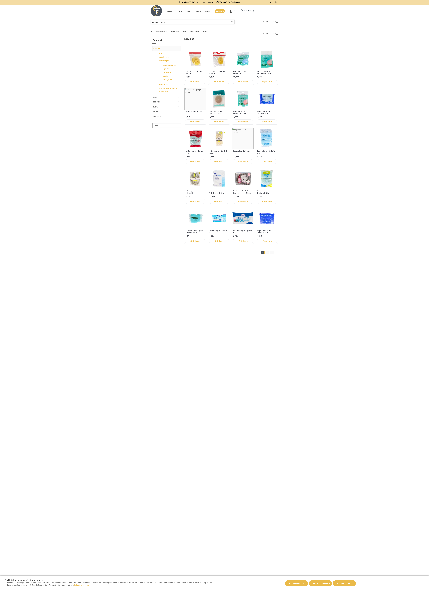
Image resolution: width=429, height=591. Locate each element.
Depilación (166, 69)
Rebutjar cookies (344, 583)
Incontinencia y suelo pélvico (168, 88)
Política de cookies (81, 585)
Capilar (156, 112)
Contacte (208, 11)
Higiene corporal (195, 31)
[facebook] (270, 2)
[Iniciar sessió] (231, 11)
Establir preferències (320, 583)
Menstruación (163, 92)
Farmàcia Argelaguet (160, 31)
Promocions (220, 11)
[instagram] (275, 2)
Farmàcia (170, 11)
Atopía (161, 53)
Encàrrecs (197, 11)
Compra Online (174, 31)
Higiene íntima (163, 84)
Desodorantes (167, 72)
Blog (188, 11)
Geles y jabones (168, 80)
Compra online (247, 11)
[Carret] (235, 11)
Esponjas (205, 31)
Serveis (180, 11)
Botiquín (156, 102)
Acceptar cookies (296, 583)
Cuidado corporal (164, 57)
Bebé (155, 97)
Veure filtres (269, 22)
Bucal (155, 107)
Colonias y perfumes (169, 65)
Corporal (184, 31)
